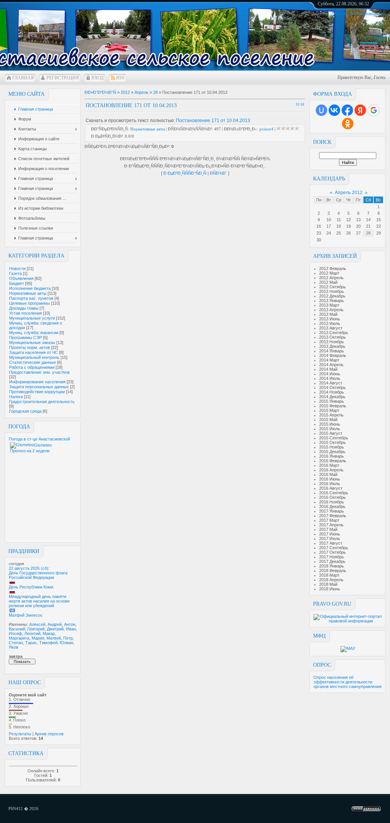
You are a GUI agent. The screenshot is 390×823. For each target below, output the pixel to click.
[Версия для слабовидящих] (357, 13)
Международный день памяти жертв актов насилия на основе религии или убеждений (39, 601)
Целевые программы (29, 303)
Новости (17, 268)
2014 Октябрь (332, 387)
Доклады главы (23, 308)
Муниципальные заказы (32, 342)
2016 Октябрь (332, 497)
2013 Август (330, 328)
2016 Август (330, 488)
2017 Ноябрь (331, 557)
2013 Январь (331, 300)
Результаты (20, 733)
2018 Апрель (331, 579)
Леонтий (32, 633)
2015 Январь (331, 401)
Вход (97, 77)
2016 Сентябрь (333, 492)
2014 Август (330, 383)
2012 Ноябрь (331, 291)
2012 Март (329, 273)
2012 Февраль (332, 268)
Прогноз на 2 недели (30, 450)
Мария (38, 638)
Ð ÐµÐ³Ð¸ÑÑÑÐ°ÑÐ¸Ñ (184, 173)
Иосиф (15, 633)
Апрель (141, 92)
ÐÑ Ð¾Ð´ (218, 173)
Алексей (37, 624)
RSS (120, 77)
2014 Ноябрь (331, 392)
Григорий (36, 629)
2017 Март (329, 520)
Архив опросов (49, 733)
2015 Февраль (332, 405)
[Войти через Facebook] (347, 110)
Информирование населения (37, 381)
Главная (23, 77)
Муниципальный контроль (34, 357)
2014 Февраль (332, 355)
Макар (49, 633)
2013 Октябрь (332, 337)
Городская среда (25, 411)
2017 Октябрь (332, 552)
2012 (125, 92)
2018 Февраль (332, 570)
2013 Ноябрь (331, 341)
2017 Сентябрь (333, 547)
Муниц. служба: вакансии (33, 332)
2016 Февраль (332, 460)
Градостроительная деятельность (42, 401)
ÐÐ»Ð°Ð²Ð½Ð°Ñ (100, 92)
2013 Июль (329, 323)
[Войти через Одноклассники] (347, 123)
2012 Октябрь (332, 287)
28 (368, 233)
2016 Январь (331, 456)
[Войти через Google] (374, 110)
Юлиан (66, 642)
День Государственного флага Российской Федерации (38, 575)
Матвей (53, 638)
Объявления (21, 278)
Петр (68, 638)
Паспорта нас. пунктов (31, 298)
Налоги (16, 396)
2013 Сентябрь (333, 332)
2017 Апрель (331, 524)
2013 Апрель (331, 309)
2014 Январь (331, 351)
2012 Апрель (331, 277)
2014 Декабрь (332, 396)
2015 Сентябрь (333, 438)
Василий (17, 629)
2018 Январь (331, 566)
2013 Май (328, 314)
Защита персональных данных (39, 386)
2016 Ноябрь (331, 502)
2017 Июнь (329, 534)
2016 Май (328, 474)
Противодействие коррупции (37, 391)
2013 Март (329, 305)
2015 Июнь (329, 424)
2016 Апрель (331, 470)
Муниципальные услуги (32, 318)
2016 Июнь (329, 479)
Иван (71, 629)
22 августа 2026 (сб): (29, 568)
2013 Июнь (329, 319)
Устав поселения (25, 313)
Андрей (55, 624)
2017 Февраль (332, 515)
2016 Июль (329, 483)
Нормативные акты (27, 293)
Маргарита (19, 638)
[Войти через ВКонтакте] (334, 110)
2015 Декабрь (332, 451)
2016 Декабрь (332, 506)
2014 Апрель (331, 364)
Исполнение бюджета (30, 288)
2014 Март (329, 360)
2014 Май (328, 369)
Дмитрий (55, 629)
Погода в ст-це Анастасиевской (39, 439)
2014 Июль (329, 378)
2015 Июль (329, 428)
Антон (69, 624)
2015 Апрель (331, 415)
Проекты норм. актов (29, 347)
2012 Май (328, 282)
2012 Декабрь (332, 296)
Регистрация (62, 77)
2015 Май (328, 419)
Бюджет (16, 283)
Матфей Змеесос (26, 615)
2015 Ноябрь (331, 447)
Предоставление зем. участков (39, 372)
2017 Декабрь (332, 561)
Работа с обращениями (31, 367)
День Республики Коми (31, 587)
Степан (16, 642)
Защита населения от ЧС (33, 352)
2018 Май (328, 584)
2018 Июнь (329, 589)
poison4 (266, 129)
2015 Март (329, 410)
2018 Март (329, 575)
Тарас (31, 642)
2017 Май (328, 529)
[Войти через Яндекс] (360, 110)
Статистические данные (32, 362)
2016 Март (329, 465)
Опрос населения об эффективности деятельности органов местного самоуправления (347, 682)
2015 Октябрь (332, 442)
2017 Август (330, 543)
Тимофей (48, 642)
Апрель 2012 (349, 192)
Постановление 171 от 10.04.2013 (213, 120)
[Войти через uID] (321, 110)
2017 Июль (329, 538)
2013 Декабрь (332, 346)
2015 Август (330, 433)
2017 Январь (331, 511)
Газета (15, 273)
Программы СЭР (25, 337)
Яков (13, 647)
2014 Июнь (329, 373)
